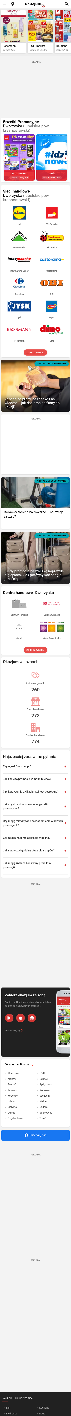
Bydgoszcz (45, 1084)
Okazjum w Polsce (17, 1064)
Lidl (8, 1407)
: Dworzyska (26, 126)
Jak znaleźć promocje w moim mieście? (27, 779)
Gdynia (11, 1112)
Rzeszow (44, 1090)
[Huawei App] (32, 1018)
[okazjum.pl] (35, 4)
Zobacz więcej (36, 352)
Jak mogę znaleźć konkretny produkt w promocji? (27, 865)
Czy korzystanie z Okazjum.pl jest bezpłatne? (31, 791)
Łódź (42, 1073)
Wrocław (13, 1095)
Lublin (11, 1101)
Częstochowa (15, 1118)
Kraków (12, 1078)
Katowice (13, 1090)
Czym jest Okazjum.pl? (17, 766)
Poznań (12, 1084)
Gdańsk (43, 1078)
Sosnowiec (45, 1112)
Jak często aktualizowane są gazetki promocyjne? (25, 806)
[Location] (12, 4)
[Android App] (9, 1018)
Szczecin (44, 1095)
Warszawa (13, 1073)
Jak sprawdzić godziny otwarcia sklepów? (29, 850)
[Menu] (4, 4)
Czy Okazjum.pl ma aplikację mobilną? (26, 837)
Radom (43, 1107)
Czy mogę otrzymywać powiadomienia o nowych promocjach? (33, 823)
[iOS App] (20, 1018)
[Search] (66, 4)
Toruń (42, 1118)
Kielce (43, 1101)
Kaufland (44, 1407)
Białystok (13, 1107)
